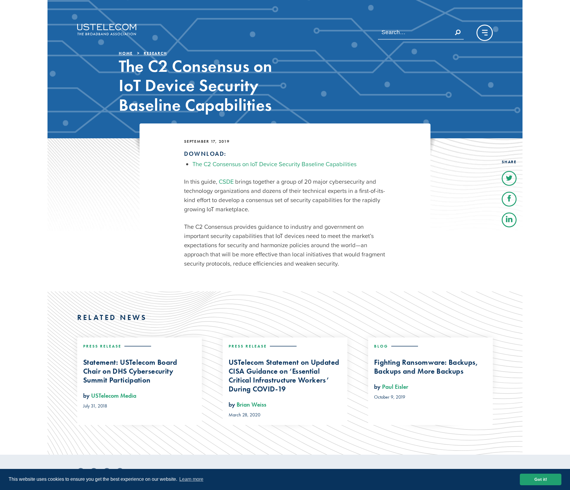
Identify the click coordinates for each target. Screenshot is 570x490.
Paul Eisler (395, 387)
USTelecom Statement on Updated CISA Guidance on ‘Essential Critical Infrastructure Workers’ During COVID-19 (284, 376)
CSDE (226, 181)
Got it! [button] (540, 479)
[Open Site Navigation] (484, 33)
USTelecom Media (113, 395)
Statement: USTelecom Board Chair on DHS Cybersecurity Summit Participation (130, 371)
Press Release (102, 346)
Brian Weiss (251, 404)
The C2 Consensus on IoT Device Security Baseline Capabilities (274, 164)
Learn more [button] (191, 479)
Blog (381, 346)
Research (155, 53)
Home (126, 53)
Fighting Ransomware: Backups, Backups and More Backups (426, 367)
